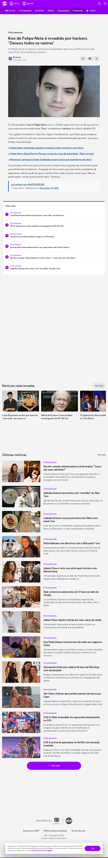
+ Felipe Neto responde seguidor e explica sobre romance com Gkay (46, 147)
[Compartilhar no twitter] (97, 58)
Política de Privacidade (42, 850)
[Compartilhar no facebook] (90, 58)
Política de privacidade (55, 830)
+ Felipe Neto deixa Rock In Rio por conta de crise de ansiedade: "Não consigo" (51, 153)
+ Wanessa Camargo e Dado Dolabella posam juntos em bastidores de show (49, 159)
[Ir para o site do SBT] (69, 821)
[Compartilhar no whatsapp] (83, 58)
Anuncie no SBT (31, 830)
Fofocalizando (15, 32)
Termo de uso (78, 830)
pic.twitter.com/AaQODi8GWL (27, 184)
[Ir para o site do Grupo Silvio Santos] (49, 821)
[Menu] (105, 3)
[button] (20, 408)
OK (92, 848)
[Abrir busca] (99, 3)
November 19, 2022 (49, 188)
